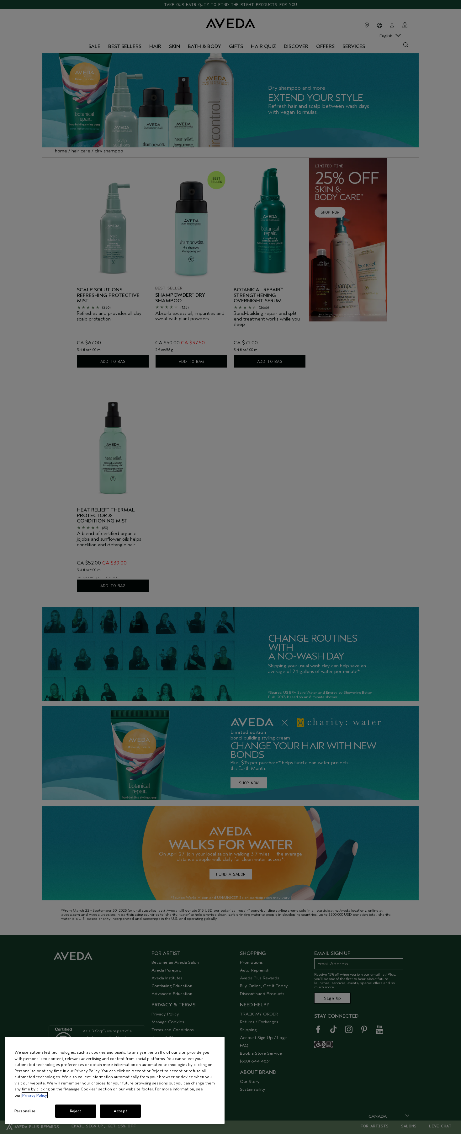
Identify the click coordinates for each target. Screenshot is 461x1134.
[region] (115, 1080)
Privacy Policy (34, 1095)
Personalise (24, 1111)
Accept (120, 1111)
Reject (76, 1111)
